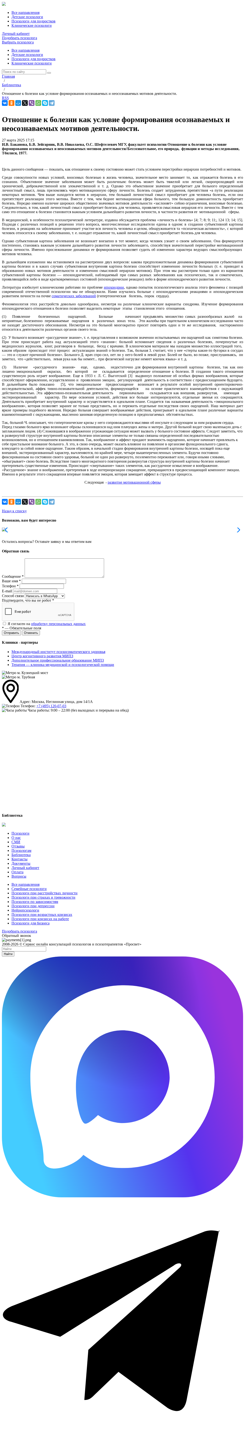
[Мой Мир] (18, 103)
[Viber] (31, 103)
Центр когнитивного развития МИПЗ (42, 656)
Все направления (25, 50)
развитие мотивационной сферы (134, 482)
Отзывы (18, 846)
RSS (5, 98)
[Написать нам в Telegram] (122, 1438)
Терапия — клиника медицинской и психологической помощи (62, 665)
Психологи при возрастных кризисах (41, 915)
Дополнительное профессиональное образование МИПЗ (57, 660)
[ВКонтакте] (5, 103)
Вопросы (18, 876)
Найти (8, 954)
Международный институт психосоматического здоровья (58, 652)
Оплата (17, 872)
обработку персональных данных (58, 624)
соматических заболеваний (74, 296)
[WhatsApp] (38, 103)
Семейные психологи (29, 889)
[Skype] (45, 103)
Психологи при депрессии (33, 906)
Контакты (19, 859)
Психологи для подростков (33, 59)
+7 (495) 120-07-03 (51, 706)
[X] (25, 103)
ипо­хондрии (114, 287)
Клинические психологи (31, 63)
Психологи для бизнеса (30, 923)
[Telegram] (52, 103)
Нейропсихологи (25, 910)
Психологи (20, 833)
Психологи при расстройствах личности (44, 893)
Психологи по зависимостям (34, 902)
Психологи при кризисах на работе (40, 919)
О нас (16, 838)
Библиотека (21, 855)
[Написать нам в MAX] (122, 1196)
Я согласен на (47, 624)
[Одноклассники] (11, 103)
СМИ (15, 842)
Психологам (21, 850)
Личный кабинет (16, 34)
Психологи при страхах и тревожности (43, 897)
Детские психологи (27, 55)
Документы (20, 863)
